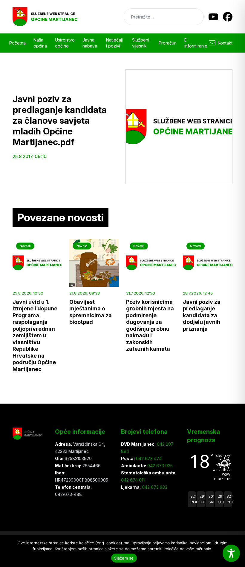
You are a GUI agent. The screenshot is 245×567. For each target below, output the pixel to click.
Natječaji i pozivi (114, 42)
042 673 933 (154, 487)
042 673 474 (148, 458)
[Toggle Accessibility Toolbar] (231, 553)
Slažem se (124, 558)
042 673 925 (159, 465)
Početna (17, 42)
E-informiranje (195, 42)
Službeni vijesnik (140, 42)
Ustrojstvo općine (65, 42)
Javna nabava (89, 42)
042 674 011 (133, 479)
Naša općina (40, 42)
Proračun (168, 42)
